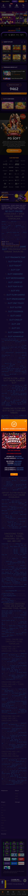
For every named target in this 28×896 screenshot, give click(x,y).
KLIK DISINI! (18, 456)
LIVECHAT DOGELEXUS (14, 465)
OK (14, 474)
